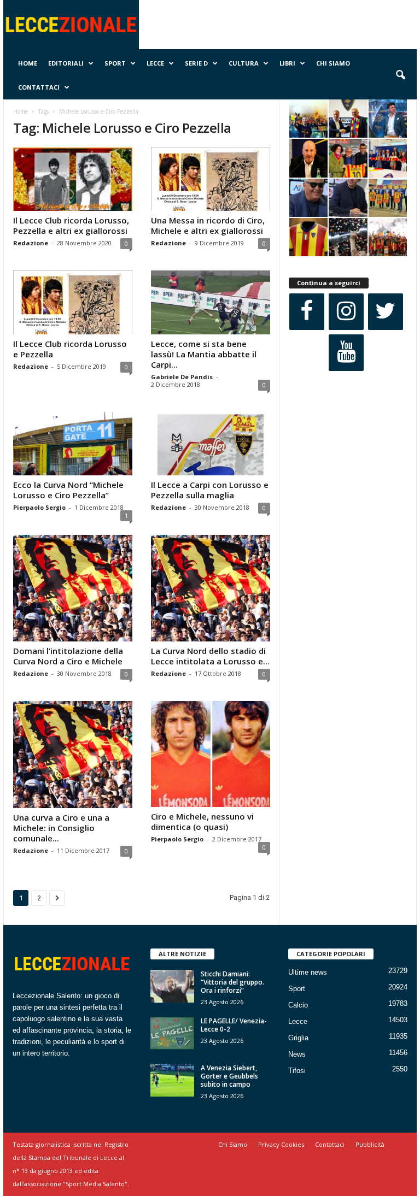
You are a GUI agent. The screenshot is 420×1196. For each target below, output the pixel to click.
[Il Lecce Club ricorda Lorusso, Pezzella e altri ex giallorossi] (72, 179)
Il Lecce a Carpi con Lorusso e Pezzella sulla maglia (210, 489)
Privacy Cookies (281, 1144)
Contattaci (39, 87)
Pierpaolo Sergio (39, 507)
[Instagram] (346, 311)
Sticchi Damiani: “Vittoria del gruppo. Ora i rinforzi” (232, 982)
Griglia (298, 1038)
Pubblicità (369, 1144)
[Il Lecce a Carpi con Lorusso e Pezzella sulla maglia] (210, 443)
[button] (400, 75)
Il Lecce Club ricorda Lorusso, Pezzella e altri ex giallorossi (71, 225)
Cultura (244, 63)
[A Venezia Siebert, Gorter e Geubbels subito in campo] (172, 1080)
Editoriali (66, 63)
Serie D (196, 63)
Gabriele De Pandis (182, 377)
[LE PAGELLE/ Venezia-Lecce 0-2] (172, 1033)
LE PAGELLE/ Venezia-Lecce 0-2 (234, 1025)
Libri (287, 63)
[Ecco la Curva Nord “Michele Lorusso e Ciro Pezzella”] (72, 443)
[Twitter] (385, 311)
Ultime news (307, 972)
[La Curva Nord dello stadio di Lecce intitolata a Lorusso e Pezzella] (210, 588)
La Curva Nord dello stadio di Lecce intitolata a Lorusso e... (210, 656)
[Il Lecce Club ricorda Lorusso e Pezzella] (72, 302)
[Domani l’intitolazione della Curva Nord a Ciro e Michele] (72, 588)
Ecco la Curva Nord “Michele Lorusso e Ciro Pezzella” (68, 489)
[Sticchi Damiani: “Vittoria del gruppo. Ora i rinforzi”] (172, 986)
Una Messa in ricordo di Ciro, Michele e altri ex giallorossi (208, 225)
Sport (115, 63)
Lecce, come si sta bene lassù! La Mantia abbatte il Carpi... (203, 354)
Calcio (298, 1005)
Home (27, 63)
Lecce (155, 63)
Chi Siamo (333, 63)
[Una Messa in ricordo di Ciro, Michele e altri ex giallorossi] (210, 179)
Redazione (30, 243)
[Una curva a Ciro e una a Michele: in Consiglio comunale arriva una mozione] (72, 754)
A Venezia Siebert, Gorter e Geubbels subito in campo (229, 1076)
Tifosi (297, 1071)
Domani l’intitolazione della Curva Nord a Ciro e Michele (68, 656)
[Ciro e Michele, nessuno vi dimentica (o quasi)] (210, 754)
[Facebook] (306, 311)
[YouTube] (346, 352)
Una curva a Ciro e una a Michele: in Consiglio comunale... (61, 828)
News (297, 1054)
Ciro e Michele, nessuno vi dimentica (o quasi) (202, 821)
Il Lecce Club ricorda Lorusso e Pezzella (70, 349)
